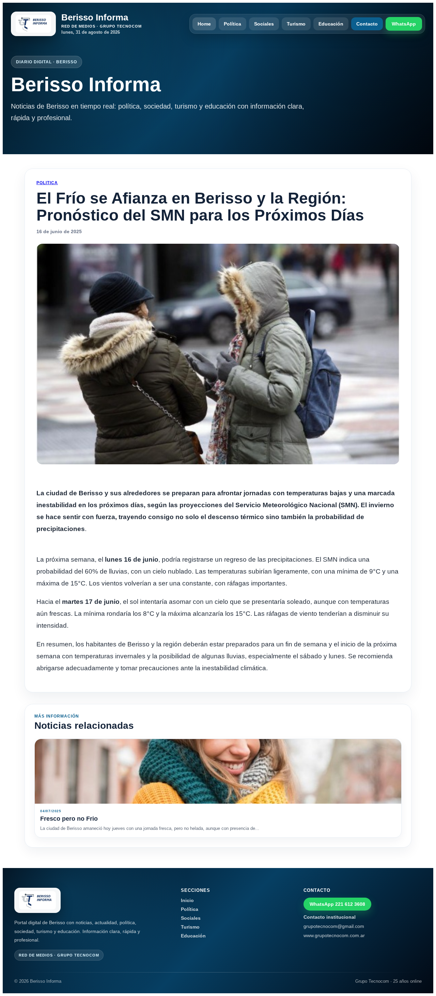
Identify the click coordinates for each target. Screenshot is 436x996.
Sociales (264, 24)
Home (204, 24)
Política (232, 24)
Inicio (187, 900)
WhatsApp (404, 24)
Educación (330, 24)
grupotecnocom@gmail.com (333, 926)
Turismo (296, 24)
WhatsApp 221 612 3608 (337, 904)
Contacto (367, 24)
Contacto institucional (329, 917)
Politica (47, 182)
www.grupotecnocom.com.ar (334, 935)
